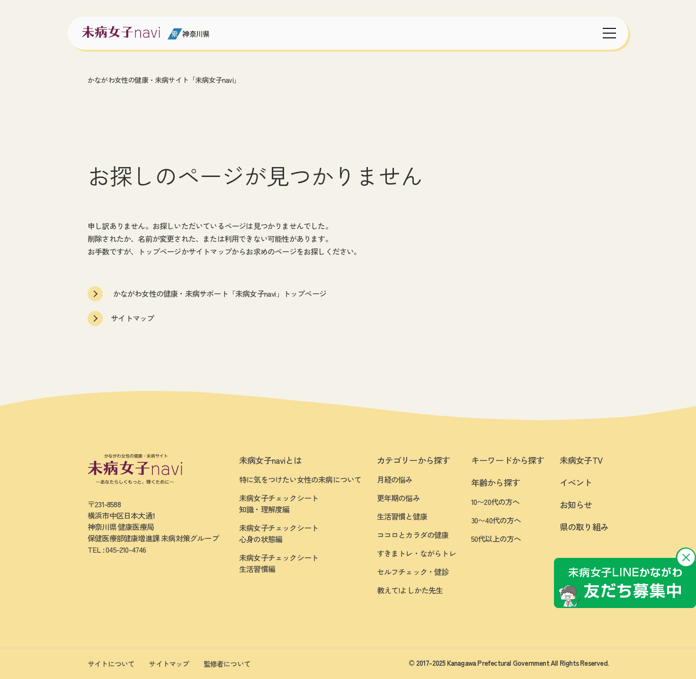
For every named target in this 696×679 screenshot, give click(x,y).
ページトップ (655, 634)
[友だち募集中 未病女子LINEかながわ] (625, 583)
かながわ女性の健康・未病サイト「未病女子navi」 (164, 80)
